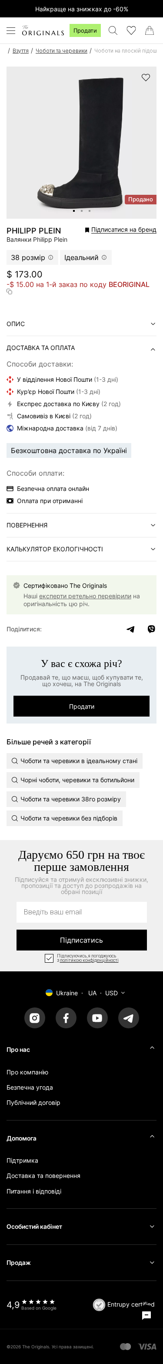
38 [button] (28, 257)
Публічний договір (33, 1102)
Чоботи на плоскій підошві (127, 50)
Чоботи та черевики (61, 50)
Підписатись (81, 940)
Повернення (27, 525)
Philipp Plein (34, 231)
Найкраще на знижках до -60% (81, 9)
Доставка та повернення (43, 1175)
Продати (85, 30)
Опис (16, 323)
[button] (111, 229)
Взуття (21, 50)
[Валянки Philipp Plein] (74, 211)
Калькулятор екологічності (55, 549)
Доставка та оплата (41, 347)
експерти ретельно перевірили (85, 596)
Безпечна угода (30, 1087)
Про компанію (27, 1072)
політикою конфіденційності (89, 960)
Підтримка (22, 1160)
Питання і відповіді (34, 1191)
